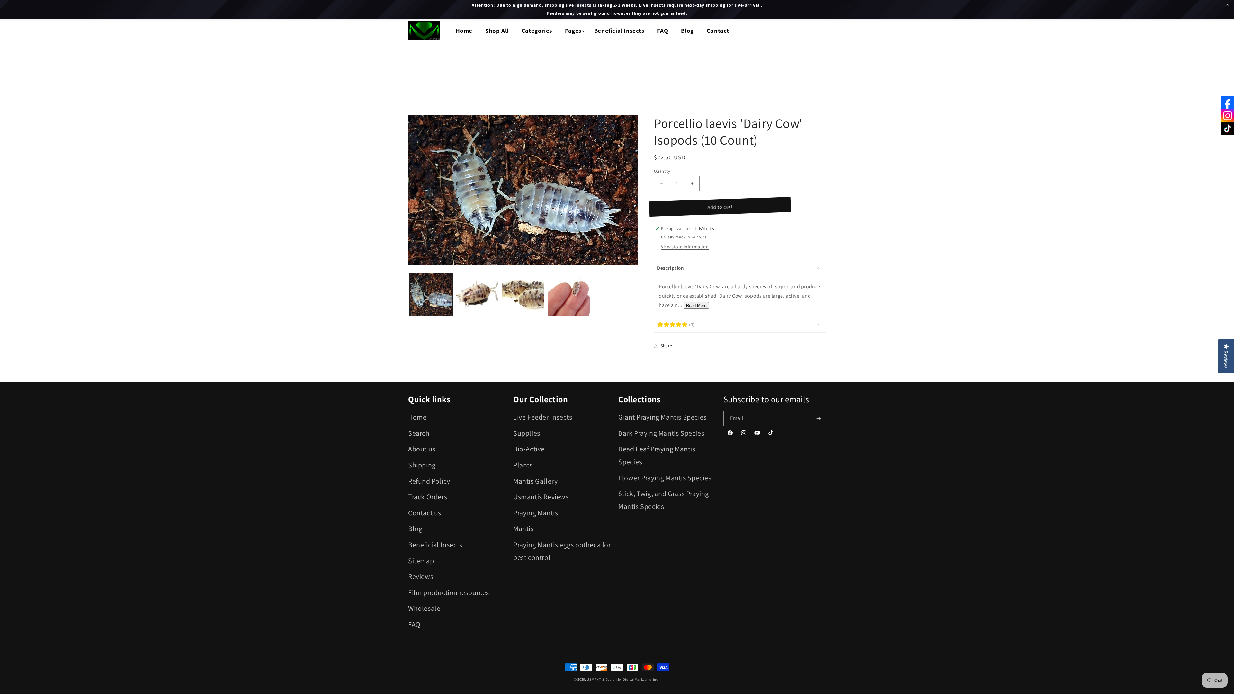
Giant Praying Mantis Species (662, 417)
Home (417, 417)
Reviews (420, 576)
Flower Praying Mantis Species (664, 477)
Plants (523, 464)
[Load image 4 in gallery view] (569, 294)
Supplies (526, 433)
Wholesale (424, 608)
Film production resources (448, 592)
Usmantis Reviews (541, 496)
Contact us (424, 512)
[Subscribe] (818, 418)
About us (421, 448)
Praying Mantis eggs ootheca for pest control (562, 551)
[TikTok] (1227, 128)
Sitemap (421, 560)
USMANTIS (595, 679)
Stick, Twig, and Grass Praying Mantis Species (663, 500)
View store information (685, 247)
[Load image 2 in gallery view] (477, 294)
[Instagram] (1227, 115)
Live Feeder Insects (542, 417)
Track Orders (427, 496)
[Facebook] (1227, 102)
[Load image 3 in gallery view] (523, 294)
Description (670, 268)
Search (419, 433)
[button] (573, 30)
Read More (696, 305)
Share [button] (666, 346)
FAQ (414, 624)
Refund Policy (429, 480)
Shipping (422, 464)
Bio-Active (529, 448)
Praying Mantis (535, 512)
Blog (415, 528)
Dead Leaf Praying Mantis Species (656, 455)
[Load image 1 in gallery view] (431, 294)
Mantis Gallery (535, 480)
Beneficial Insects (435, 544)
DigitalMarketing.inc (641, 679)
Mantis (523, 528)
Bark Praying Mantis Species (661, 433)
